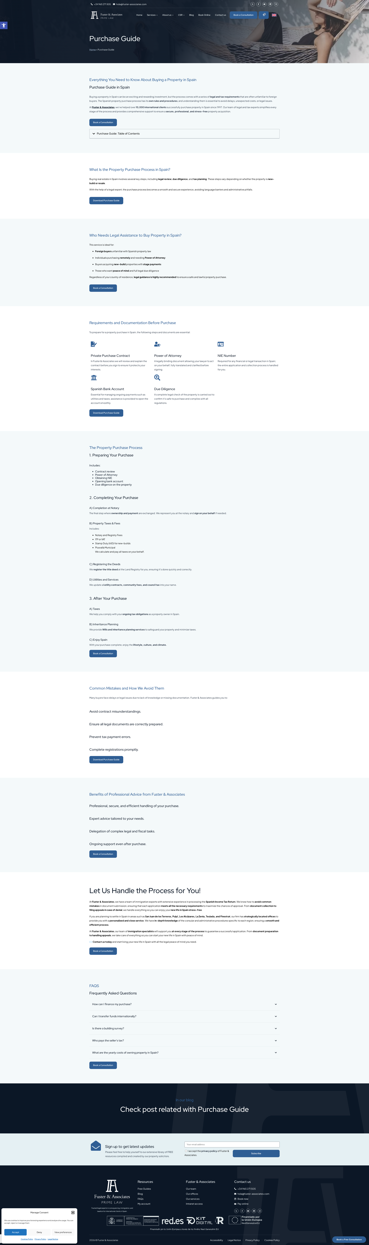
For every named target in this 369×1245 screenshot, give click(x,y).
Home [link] (92, 49)
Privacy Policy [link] (40, 1239)
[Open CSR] (184, 15)
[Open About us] (173, 15)
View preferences (63, 1232)
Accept (15, 1232)
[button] (72, 1212)
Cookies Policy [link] (27, 1239)
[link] (3, 25)
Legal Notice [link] (53, 1239)
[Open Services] (157, 15)
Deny (39, 1232)
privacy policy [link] (209, 1150)
